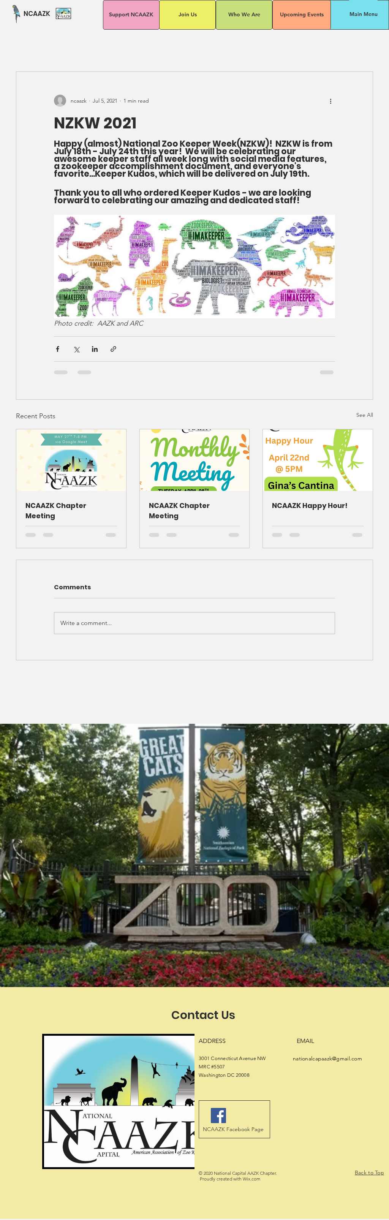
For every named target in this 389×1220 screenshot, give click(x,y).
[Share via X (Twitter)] (76, 349)
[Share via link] (113, 349)
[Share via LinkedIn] (94, 349)
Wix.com (251, 1185)
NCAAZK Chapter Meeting (55, 511)
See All (364, 414)
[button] (363, 14)
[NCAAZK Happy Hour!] (318, 460)
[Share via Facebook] (57, 349)
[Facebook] (218, 1121)
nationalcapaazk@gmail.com (327, 1064)
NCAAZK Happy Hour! (310, 505)
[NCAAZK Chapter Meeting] (71, 460)
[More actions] (330, 100)
